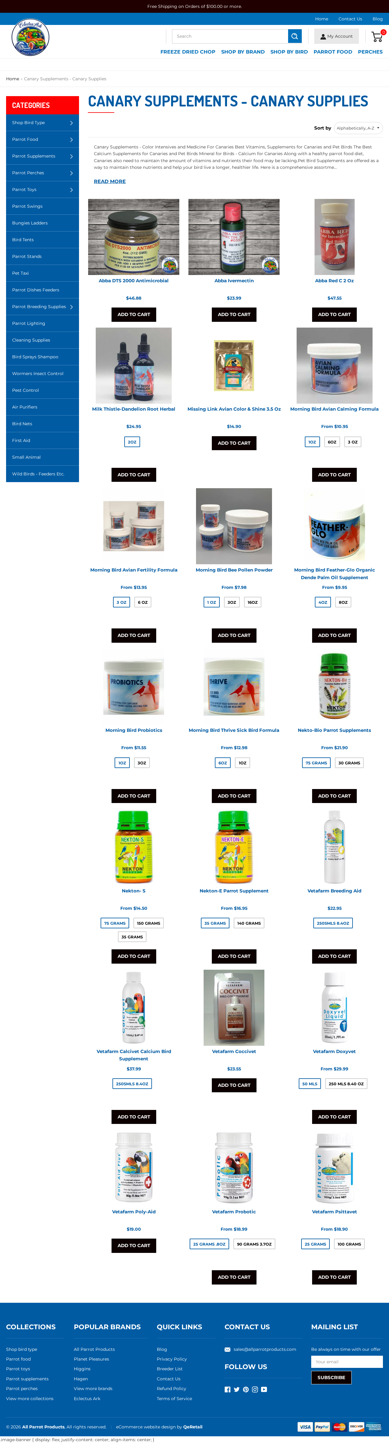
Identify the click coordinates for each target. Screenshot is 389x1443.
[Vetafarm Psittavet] (334, 1168)
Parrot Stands (27, 256)
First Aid (21, 440)
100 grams (349, 1244)
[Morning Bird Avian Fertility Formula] (134, 526)
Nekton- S (134, 891)
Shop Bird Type (45, 125)
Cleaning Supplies (31, 340)
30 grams (349, 762)
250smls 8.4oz (333, 923)
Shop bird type (21, 1349)
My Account (339, 36)
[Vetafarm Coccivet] (234, 1008)
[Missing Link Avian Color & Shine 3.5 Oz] (234, 366)
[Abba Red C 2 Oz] (334, 237)
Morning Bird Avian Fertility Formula (133, 570)
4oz (322, 602)
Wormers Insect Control (38, 373)
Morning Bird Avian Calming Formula (334, 409)
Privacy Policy (172, 1359)
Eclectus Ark (87, 1398)
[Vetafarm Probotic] (234, 1168)
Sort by (322, 128)
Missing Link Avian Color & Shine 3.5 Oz (234, 409)
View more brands (93, 1388)
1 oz (211, 602)
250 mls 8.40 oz (346, 1083)
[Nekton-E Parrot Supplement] (234, 847)
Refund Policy (171, 1388)
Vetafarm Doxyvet (334, 1051)
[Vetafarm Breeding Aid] (334, 847)
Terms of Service (174, 1398)
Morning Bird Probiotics (133, 730)
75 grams (316, 762)
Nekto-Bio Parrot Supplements (334, 730)
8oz (343, 602)
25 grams (315, 1244)
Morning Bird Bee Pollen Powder (234, 570)
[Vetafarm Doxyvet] (334, 1008)
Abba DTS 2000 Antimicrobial (134, 280)
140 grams (249, 923)
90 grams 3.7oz (254, 1244)
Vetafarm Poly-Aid (134, 1212)
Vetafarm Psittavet (334, 1212)
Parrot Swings (27, 206)
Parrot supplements (27, 1379)
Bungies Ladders (30, 223)
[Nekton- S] (134, 847)
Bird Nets (22, 423)
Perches (370, 52)
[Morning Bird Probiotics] (134, 687)
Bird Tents (23, 239)
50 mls (309, 1083)
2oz (132, 442)
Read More (110, 181)
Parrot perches (22, 1388)
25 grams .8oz (209, 1244)
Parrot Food (333, 52)
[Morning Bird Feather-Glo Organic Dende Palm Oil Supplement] (334, 526)
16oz (253, 602)
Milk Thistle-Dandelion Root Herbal (133, 409)
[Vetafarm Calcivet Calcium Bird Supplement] (134, 1008)
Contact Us (350, 19)
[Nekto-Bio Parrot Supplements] (334, 687)
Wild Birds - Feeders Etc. (38, 474)
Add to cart (134, 314)
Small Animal (26, 457)
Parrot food (18, 1359)
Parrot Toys (45, 192)
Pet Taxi (20, 273)
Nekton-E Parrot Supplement (234, 891)
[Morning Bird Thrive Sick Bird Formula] (234, 687)
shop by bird (289, 52)
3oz (232, 602)
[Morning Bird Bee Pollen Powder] (234, 526)
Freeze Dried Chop (187, 52)
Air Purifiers (24, 407)
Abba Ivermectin (234, 280)
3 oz (353, 442)
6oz (332, 442)
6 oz (143, 602)
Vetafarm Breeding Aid (334, 891)
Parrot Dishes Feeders (35, 290)
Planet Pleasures (91, 1359)
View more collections (29, 1398)
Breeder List (170, 1369)
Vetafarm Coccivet (234, 1051)
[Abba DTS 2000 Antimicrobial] (134, 237)
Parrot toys (18, 1369)
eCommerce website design (146, 1427)
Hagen (81, 1379)
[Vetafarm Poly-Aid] (134, 1168)
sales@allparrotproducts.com (265, 1349)
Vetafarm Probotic (234, 1212)
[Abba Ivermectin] (234, 237)
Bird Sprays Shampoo (35, 357)
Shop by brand (243, 52)
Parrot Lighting (28, 323)
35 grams (132, 936)
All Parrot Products (94, 1349)
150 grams (148, 923)
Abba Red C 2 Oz (334, 280)
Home (321, 19)
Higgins (82, 1369)
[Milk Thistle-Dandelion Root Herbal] (134, 366)
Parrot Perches (45, 175)
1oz (312, 442)
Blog (378, 19)
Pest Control (25, 390)
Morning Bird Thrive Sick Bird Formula (234, 730)
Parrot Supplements (45, 158)
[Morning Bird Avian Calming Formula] (334, 366)
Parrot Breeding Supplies (45, 309)
